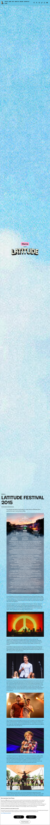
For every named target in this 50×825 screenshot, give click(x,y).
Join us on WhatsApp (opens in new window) (44, 2)
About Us (17, 1)
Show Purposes (25, 821)
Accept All (31, 817)
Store (6, 3)
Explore (21, 1)
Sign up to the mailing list (47, 2)
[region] (25, 810)
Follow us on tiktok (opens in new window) (42, 2)
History (3, 494)
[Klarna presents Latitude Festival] (25, 249)
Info (13, 1)
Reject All (19, 817)
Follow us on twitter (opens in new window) (36, 2)
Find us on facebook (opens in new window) (34, 2)
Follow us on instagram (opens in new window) (39, 2)
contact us (26, 2)
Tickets (6, 1)
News (10, 1)
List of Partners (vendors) (6, 813)
